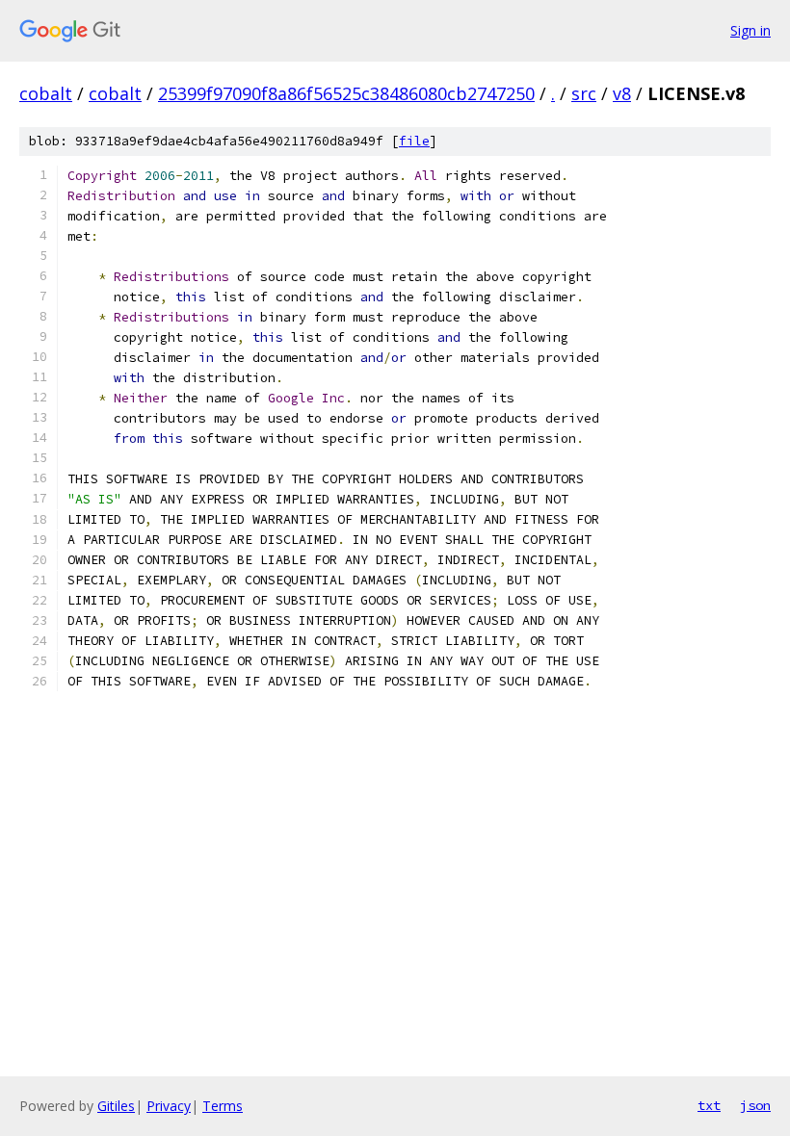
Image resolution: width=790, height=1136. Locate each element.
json (755, 1105)
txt (709, 1105)
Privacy (168, 1106)
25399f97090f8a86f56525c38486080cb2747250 (346, 93)
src (583, 93)
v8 (622, 93)
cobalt (45, 93)
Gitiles (116, 1106)
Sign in (750, 30)
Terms (222, 1106)
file (414, 141)
